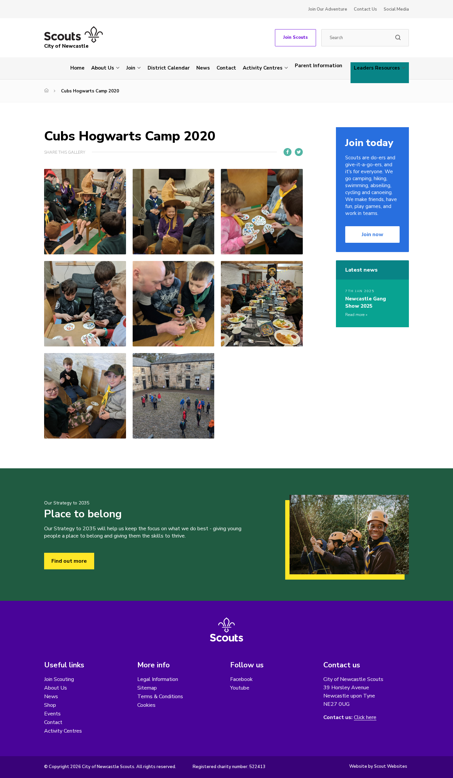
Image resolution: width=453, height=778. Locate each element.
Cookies (146, 705)
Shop (50, 705)
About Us (102, 68)
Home (77, 68)
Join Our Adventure (327, 9)
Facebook (241, 679)
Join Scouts (295, 37)
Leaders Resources (377, 68)
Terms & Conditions (160, 696)
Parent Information (318, 65)
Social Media (396, 9)
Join (130, 68)
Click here (365, 717)
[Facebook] (287, 152)
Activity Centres (263, 68)
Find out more (69, 561)
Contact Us (365, 9)
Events (52, 713)
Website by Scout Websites (378, 766)
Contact (226, 68)
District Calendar (169, 68)
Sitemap (147, 688)
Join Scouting (59, 679)
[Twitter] (299, 152)
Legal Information (157, 679)
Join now (372, 234)
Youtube (239, 688)
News (203, 68)
